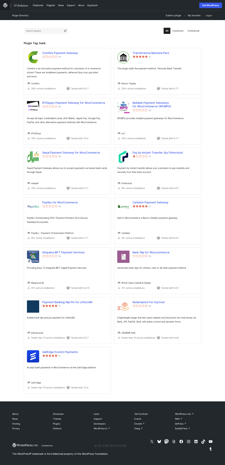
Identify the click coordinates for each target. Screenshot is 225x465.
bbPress (180, 423)
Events (137, 418)
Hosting (16, 423)
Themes (57, 418)
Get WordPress (210, 5)
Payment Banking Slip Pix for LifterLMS (67, 302)
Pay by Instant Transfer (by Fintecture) (158, 152)
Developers (100, 423)
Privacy (16, 428)
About (15, 414)
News (15, 418)
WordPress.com (184, 414)
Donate (139, 423)
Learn (96, 414)
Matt (178, 418)
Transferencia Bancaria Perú (151, 53)
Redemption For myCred (148, 302)
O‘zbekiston (47, 445)
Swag (138, 428)
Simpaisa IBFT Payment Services (63, 252)
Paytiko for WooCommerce (60, 202)
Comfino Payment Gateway (60, 53)
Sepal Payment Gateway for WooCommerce (71, 152)
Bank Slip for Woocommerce (151, 252)
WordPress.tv (102, 428)
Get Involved (141, 414)
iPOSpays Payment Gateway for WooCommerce (73, 102)
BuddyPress (182, 428)
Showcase (58, 414)
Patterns (57, 428)
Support (98, 418)
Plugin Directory (20, 15)
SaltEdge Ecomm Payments (60, 352)
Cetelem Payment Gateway (150, 202)
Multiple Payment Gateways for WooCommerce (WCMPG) (152, 104)
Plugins (56, 423)
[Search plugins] (65, 31)
